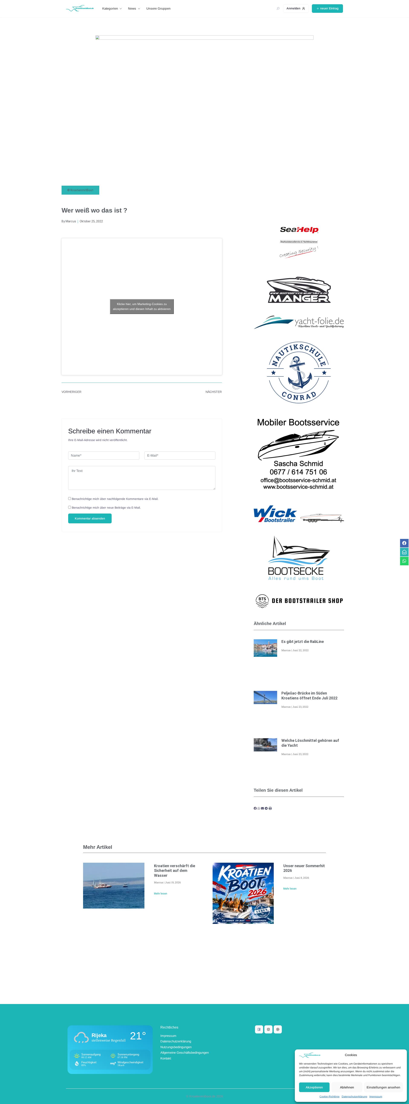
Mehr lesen (160, 893)
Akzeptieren (314, 1087)
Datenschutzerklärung (354, 1096)
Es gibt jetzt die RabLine (302, 641)
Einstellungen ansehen (383, 1087)
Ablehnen (347, 1087)
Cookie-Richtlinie (330, 1096)
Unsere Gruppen (158, 8)
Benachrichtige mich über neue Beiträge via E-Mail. (106, 507)
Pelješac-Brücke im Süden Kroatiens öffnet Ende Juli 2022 (309, 695)
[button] (255, 808)
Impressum (375, 1096)
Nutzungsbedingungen (176, 1047)
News (132, 8)
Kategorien (110, 8)
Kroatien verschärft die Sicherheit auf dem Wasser (174, 871)
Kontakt (165, 1058)
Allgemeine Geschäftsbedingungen (184, 1052)
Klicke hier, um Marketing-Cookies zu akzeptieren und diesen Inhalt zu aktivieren (142, 306)
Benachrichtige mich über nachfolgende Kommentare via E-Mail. (115, 499)
